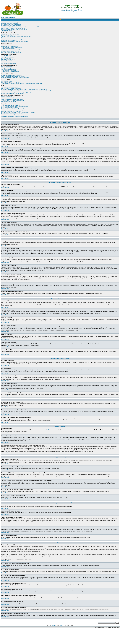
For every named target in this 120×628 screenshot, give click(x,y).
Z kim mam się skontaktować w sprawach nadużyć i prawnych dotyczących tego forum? (22, 83)
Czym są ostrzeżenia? (6, 96)
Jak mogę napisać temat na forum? (9, 45)
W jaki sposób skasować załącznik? (9, 107)
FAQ (64, 10)
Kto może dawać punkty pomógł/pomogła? (11, 88)
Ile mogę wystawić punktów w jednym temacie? (12, 93)
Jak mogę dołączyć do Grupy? (8, 70)
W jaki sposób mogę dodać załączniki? (10, 105)
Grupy (81, 10)
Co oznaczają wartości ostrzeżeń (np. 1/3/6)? (12, 99)
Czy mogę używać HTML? (7, 57)
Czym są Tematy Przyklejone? (8, 62)
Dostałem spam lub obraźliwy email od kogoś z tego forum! (15, 77)
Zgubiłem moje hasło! (6, 30)
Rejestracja (69, 11)
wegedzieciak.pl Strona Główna (8, 17)
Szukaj (68, 10)
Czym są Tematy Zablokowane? (9, 63)
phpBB (53, 625)
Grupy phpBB (46, 430)
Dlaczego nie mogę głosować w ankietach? (11, 52)
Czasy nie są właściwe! (6, 35)
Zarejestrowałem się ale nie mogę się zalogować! (13, 28)
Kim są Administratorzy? (7, 66)
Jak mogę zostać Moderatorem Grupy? (10, 71)
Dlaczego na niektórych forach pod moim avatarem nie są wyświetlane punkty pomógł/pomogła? (24, 89)
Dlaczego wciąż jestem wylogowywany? (11, 25)
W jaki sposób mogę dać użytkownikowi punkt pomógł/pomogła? (16, 92)
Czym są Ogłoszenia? (6, 60)
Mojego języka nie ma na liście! (8, 37)
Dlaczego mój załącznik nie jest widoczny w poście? (13, 110)
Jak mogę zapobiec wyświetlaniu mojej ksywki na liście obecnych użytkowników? (20, 27)
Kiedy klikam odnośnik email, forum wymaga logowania (14, 41)
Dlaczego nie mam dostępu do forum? (10, 51)
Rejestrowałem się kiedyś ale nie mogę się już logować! (14, 29)
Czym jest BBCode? (6, 56)
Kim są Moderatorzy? (6, 68)
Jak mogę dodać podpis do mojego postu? (11, 47)
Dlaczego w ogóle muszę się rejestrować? (11, 24)
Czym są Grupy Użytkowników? (8, 69)
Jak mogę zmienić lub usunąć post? (9, 46)
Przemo (72, 430)
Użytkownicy (74, 10)
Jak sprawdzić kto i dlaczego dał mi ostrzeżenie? (13, 100)
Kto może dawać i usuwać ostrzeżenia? (10, 98)
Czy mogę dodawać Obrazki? (8, 59)
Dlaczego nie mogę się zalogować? (9, 23)
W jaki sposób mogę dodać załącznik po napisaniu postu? (15, 106)
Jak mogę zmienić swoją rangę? (9, 40)
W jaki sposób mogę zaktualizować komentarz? (12, 108)
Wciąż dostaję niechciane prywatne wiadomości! (13, 76)
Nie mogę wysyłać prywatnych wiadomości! (11, 75)
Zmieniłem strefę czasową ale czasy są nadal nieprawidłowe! (15, 36)
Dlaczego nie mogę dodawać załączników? (11, 111)
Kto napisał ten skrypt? (6, 81)
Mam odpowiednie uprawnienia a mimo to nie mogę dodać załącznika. (18, 112)
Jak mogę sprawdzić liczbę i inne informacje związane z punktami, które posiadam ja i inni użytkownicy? (26, 90)
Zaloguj (75, 11)
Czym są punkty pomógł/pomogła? (9, 87)
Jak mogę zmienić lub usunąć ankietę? (10, 50)
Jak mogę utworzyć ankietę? (8, 48)
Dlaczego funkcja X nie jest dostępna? (10, 82)
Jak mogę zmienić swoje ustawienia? (10, 34)
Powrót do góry (5, 131)
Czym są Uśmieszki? (6, 58)
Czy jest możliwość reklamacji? (8, 101)
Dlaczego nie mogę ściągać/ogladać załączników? (13, 115)
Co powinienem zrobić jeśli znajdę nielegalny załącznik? (14, 116)
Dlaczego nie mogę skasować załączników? (11, 113)
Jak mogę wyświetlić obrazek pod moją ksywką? (12, 39)
